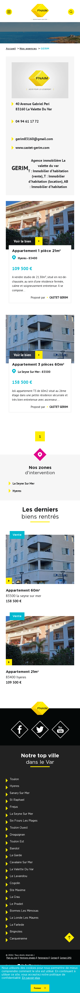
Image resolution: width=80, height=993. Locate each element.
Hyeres (14, 786)
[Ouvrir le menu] (9, 12)
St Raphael (17, 800)
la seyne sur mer (23, 483)
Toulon (14, 779)
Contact (54, 957)
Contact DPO (65, 957)
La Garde (16, 855)
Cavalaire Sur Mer (21, 862)
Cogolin (15, 883)
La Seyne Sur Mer (21, 814)
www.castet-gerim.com (32, 147)
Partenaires (43, 957)
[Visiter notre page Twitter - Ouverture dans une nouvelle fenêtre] (40, 737)
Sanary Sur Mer (20, 793)
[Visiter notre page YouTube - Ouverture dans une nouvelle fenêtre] (60, 737)
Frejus (14, 807)
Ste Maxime (17, 890)
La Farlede (17, 925)
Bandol (14, 848)
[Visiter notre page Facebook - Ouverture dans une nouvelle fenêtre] (19, 737)
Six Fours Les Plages (23, 820)
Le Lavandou (18, 876)
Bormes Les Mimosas (24, 911)
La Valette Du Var (22, 869)
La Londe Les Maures (24, 918)
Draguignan (17, 834)
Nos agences (28, 48)
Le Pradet (16, 904)
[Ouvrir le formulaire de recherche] (71, 12)
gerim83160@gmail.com (34, 139)
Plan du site (11, 957)
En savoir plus (31, 978)
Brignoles (16, 931)
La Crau (15, 897)
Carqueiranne (18, 938)
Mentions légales (28, 957)
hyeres (17, 491)
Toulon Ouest (19, 827)
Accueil (11, 48)
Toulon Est (17, 841)
